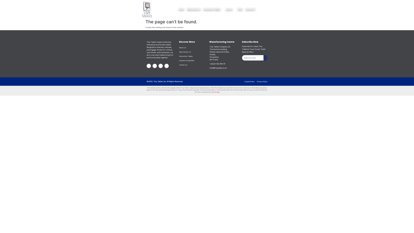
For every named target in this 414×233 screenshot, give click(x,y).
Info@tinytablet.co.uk (218, 68)
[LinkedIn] (160, 66)
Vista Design (215, 92)
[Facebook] (149, 66)
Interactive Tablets (211, 9)
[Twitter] (155, 66)
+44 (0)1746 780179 (217, 64)
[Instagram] (166, 66)
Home (180, 9)
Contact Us (249, 9)
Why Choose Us (193, 9)
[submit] (265, 58)
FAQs (239, 9)
